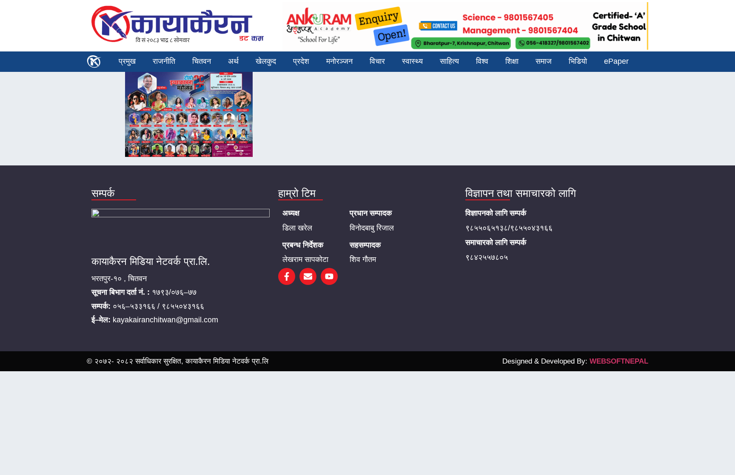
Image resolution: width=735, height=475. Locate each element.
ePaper (616, 61)
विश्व (482, 61)
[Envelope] (307, 276)
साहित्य (449, 61)
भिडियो (578, 61)
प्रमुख (127, 61)
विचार (377, 61)
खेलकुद (266, 61)
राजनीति (164, 61)
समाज (544, 61)
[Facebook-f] (286, 276)
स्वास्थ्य (412, 61)
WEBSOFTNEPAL (619, 361)
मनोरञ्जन (339, 61)
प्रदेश (301, 61)
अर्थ (233, 61)
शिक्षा (511, 61)
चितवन (201, 61)
